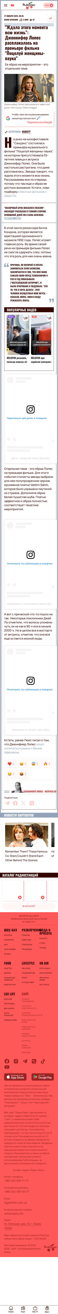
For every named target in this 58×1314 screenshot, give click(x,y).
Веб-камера (9, 1008)
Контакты (26, 1041)
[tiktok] (43, 1061)
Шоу (6, 944)
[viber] (32, 803)
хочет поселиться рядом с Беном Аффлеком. (24, 748)
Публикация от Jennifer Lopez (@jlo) (30, 729)
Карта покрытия (8, 1014)
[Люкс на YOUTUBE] (12, 5)
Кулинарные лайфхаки (9, 979)
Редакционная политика (28, 1028)
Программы (9, 1004)
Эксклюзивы (10, 949)
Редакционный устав (29, 1021)
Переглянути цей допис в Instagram (27, 418)
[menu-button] (5, 5)
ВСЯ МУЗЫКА (44, 968)
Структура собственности (29, 1007)
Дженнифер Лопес (33, 791)
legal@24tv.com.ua (15, 1202)
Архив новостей (26, 1046)
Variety (26, 132)
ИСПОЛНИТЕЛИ (45, 973)
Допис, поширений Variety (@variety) (31, 458)
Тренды (42, 948)
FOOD (7, 963)
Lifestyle (28, 963)
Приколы (26, 935)
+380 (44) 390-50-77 (16, 1191)
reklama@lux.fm (13, 1213)
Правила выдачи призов (29, 1035)
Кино (7, 791)
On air (44, 963)
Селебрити (9, 940)
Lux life (9, 993)
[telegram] (7, 803)
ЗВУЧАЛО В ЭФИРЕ (44, 979)
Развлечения (29, 930)
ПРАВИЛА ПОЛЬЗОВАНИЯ (28, 1000)
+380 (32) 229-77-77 (16, 1180)
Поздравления (28, 973)
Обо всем (26, 968)
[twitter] (23, 803)
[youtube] (7, 1067)
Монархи (8, 935)
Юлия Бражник (11, 20)
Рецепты (8, 968)
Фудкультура (10, 984)
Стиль (42, 943)
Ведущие (8, 999)
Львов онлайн (10, 1020)
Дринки (7, 973)
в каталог (29, 906)
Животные (26, 940)
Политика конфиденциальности (29, 1014)
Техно (24, 978)
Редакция (26, 1052)
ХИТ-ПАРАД (44, 984)
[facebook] (15, 803)
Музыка (7, 954)
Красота (43, 938)
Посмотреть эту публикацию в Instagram (30, 563)
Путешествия (28, 982)
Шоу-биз (10, 930)
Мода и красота (45, 931)
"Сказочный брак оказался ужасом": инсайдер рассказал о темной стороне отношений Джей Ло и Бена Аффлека (25, 211)
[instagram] (16, 1061)
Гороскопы (27, 944)
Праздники (27, 949)
